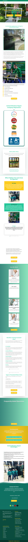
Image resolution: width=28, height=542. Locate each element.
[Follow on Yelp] (15, 505)
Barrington (4, 536)
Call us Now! (14, 257)
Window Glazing (17, 531)
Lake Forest (4, 535)
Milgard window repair (18, 522)
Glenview (4, 533)
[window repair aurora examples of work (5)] (14, 167)
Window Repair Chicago (6, 527)
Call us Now (10, 15)
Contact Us (14, 500)
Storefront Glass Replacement (20, 529)
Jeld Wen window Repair (18, 523)
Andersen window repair (18, 519)
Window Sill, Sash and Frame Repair (19, 530)
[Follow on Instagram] (13, 505)
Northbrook (4, 537)
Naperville (4, 529)
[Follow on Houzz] (10, 505)
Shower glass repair (17, 535)
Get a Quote (18, 15)
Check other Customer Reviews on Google (14, 437)
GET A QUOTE (14, 98)
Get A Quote (14, 392)
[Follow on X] (17, 505)
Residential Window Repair (18, 527)
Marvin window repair (18, 521)
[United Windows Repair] (7, 511)
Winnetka (4, 534)
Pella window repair (17, 520)
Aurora (4, 530)
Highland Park (5, 531)
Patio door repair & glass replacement (20, 534)
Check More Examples (14, 170)
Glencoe (4, 532)
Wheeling (4, 528)
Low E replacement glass (18, 536)
